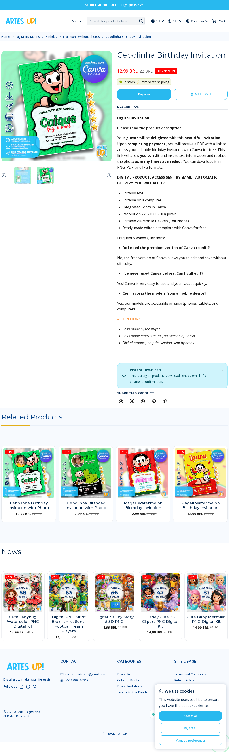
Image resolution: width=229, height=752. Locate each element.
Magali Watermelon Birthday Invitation (143, 505)
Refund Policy (184, 680)
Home (5, 36)
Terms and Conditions (190, 674)
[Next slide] (108, 175)
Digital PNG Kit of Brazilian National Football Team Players (69, 624)
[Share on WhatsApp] (143, 401)
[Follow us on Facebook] (28, 686)
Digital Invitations (28, 36)
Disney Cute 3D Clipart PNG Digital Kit (160, 621)
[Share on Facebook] (121, 401)
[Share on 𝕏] (132, 401)
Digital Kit (124, 674)
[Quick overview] (50, 477)
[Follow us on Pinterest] (34, 686)
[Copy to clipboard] (165, 401)
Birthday (51, 36)
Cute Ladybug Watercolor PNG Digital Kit (23, 621)
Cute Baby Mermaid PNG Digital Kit (206, 619)
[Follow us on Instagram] (21, 686)
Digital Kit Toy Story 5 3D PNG (114, 619)
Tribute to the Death (132, 692)
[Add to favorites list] (50, 466)
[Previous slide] (4, 175)
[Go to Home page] (20, 21)
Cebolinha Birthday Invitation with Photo (28, 505)
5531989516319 (77, 680)
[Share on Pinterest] (154, 401)
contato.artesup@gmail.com (85, 674)
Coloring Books (128, 680)
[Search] (141, 21)
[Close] (222, 369)
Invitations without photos (81, 36)
